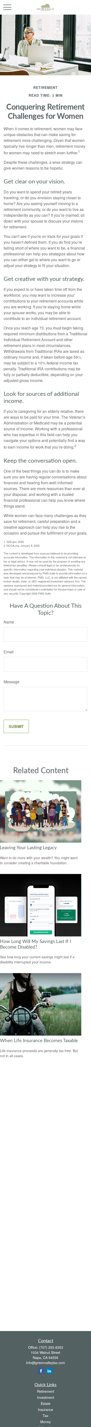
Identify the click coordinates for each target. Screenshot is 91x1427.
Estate (45, 1403)
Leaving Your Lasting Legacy (28, 848)
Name (9, 622)
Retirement (45, 1391)
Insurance (45, 1409)
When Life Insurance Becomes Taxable (39, 1040)
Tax (45, 1415)
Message (11, 681)
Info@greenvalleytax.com (45, 1362)
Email (9, 652)
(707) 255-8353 (51, 1347)
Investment (45, 1397)
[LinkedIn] (49, 1370)
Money (45, 1421)
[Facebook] (41, 1370)
